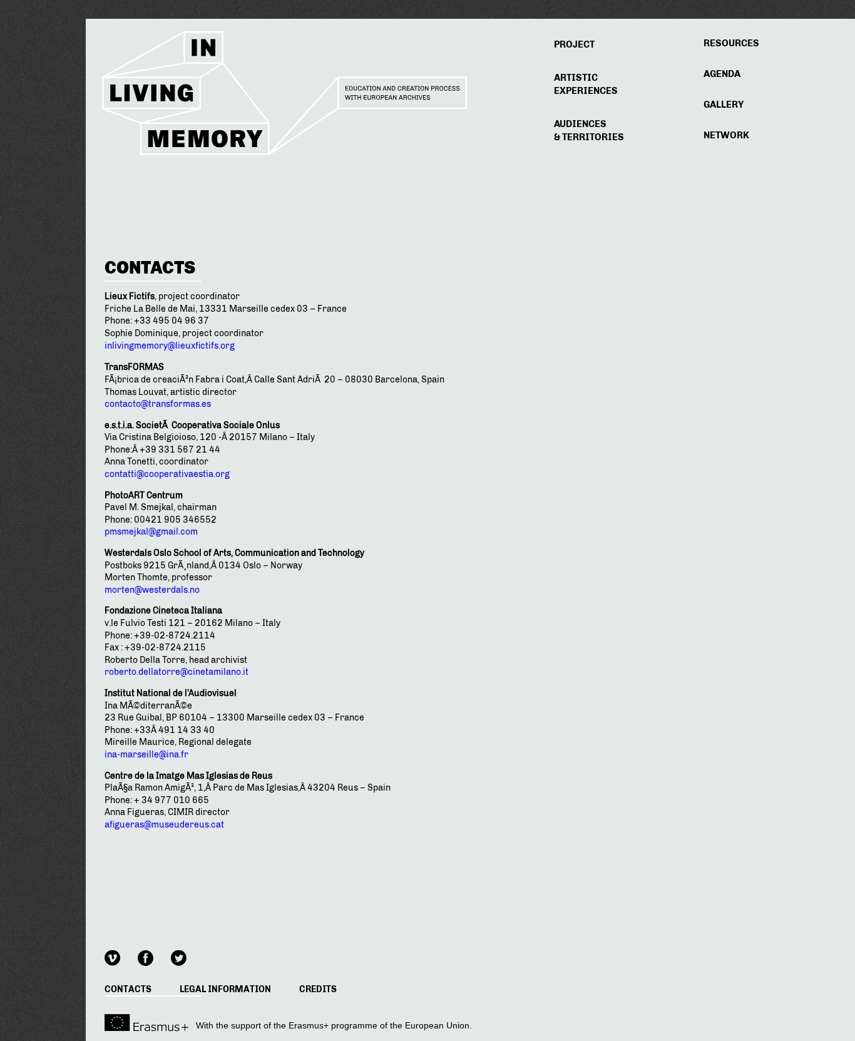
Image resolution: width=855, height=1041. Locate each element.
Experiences (586, 84)
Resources (731, 43)
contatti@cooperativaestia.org (167, 474)
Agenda (722, 73)
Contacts (128, 989)
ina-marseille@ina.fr (146, 754)
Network (726, 135)
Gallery (724, 104)
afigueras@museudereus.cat (164, 824)
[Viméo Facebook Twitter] (153, 956)
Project (574, 44)
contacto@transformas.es (158, 404)
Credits (318, 989)
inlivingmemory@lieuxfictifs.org (170, 346)
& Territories (589, 130)
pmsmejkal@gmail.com (151, 531)
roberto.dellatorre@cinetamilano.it (176, 672)
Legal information (225, 989)
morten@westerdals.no (152, 590)
